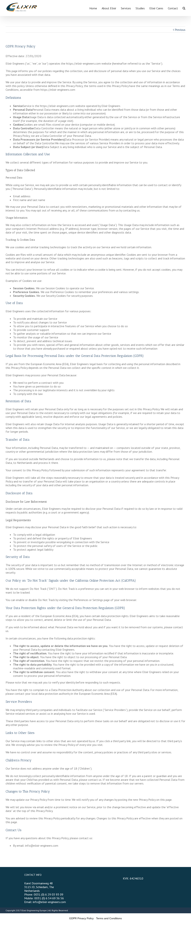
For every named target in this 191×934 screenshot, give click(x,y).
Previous (180, 30)
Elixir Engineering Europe (34, 910)
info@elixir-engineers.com (49, 902)
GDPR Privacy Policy (81, 918)
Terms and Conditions (109, 918)
